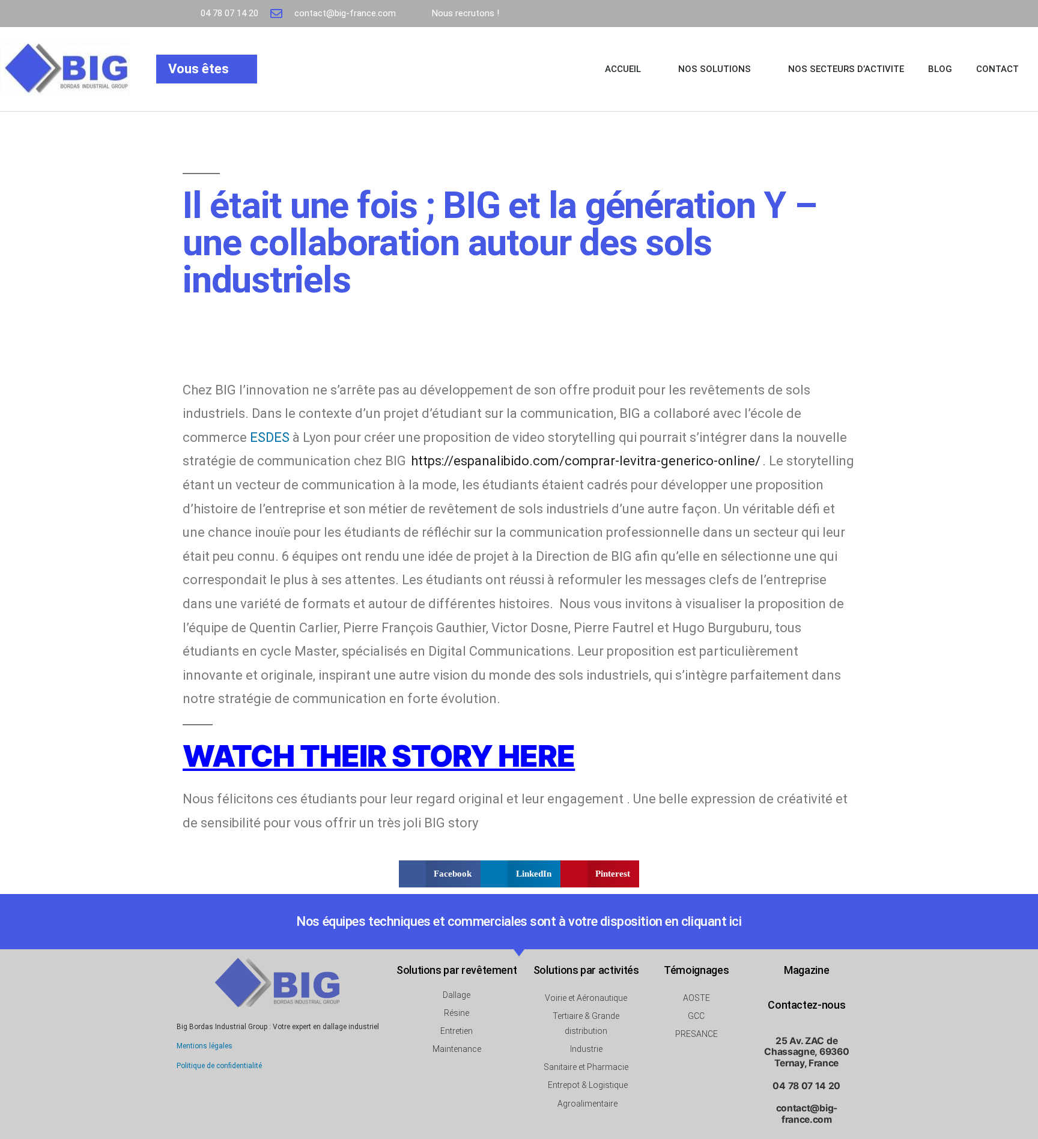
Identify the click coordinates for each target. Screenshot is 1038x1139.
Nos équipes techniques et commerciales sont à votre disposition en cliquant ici (518, 921)
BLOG (940, 69)
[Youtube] (820, 13)
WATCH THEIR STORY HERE (379, 756)
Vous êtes (198, 68)
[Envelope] (847, 13)
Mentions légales (204, 1046)
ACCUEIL (623, 69)
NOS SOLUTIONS (714, 69)
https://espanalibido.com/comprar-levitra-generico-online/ (585, 460)
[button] (440, 873)
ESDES (270, 437)
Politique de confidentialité (219, 1066)
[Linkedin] (794, 13)
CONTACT (997, 69)
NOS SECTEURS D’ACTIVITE (846, 69)
